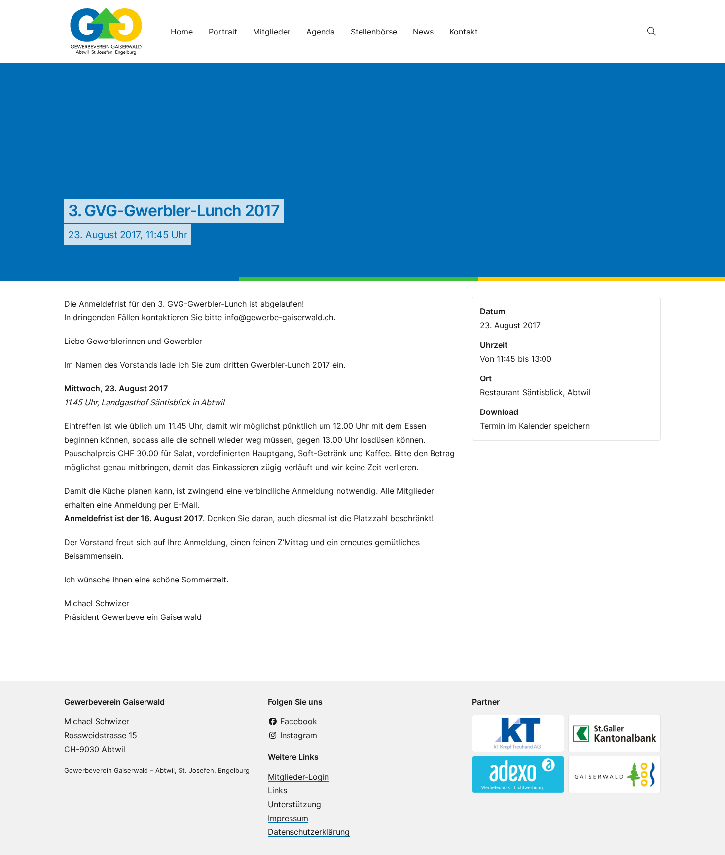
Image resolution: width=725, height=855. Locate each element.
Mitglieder (271, 31)
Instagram (297, 735)
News (423, 31)
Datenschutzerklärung (309, 832)
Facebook (297, 721)
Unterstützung (294, 804)
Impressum (288, 818)
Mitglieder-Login (298, 777)
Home (182, 31)
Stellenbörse (374, 31)
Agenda (320, 31)
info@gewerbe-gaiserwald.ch (278, 317)
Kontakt (463, 31)
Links (277, 790)
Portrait (223, 31)
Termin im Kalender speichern (535, 426)
